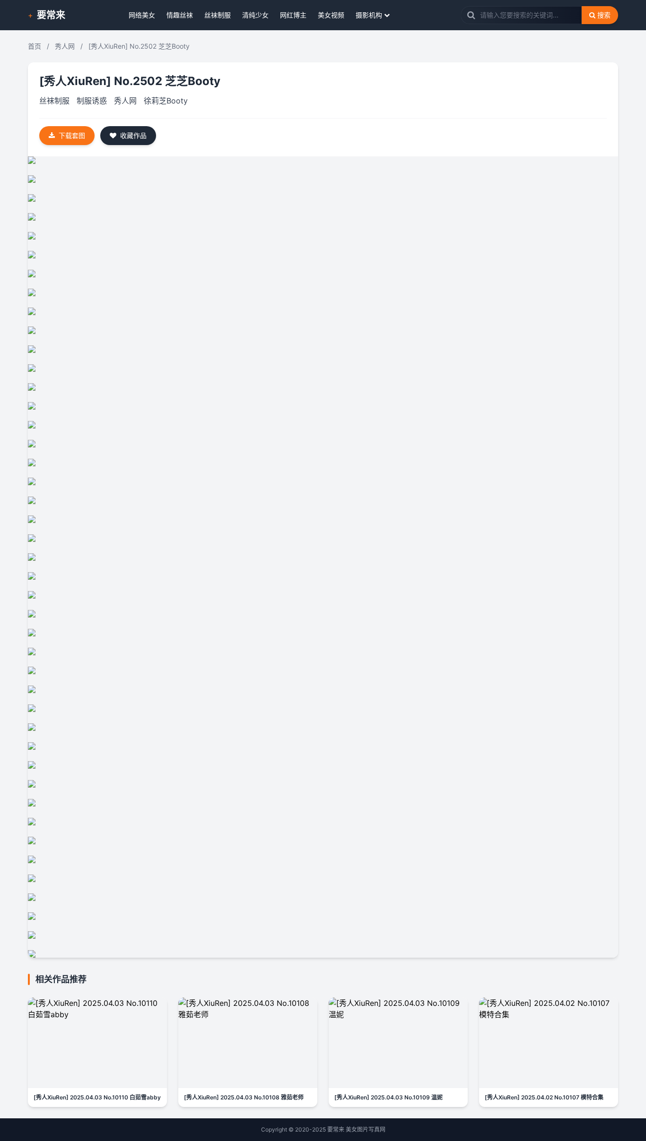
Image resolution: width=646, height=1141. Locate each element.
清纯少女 (255, 15)
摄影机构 (369, 15)
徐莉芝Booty (166, 100)
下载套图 (72, 135)
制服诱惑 (92, 100)
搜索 (604, 15)
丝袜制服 (217, 15)
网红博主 (293, 15)
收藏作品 (133, 135)
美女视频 (331, 15)
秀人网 (65, 46)
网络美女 (142, 15)
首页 (34, 46)
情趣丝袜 (179, 15)
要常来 (51, 15)
